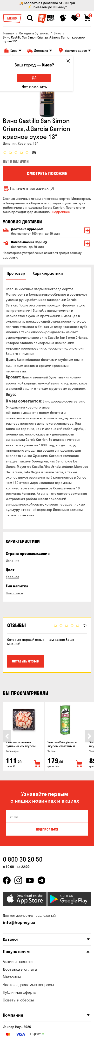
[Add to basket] (37, 764)
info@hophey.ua (19, 922)
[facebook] (7, 880)
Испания (12, 560)
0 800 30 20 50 (22, 859)
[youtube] (30, 880)
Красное (12, 577)
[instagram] (18, 880)
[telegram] (41, 880)
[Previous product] (7, 736)
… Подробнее (60, 212)
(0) (34, 152)
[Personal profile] (63, 18)
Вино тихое (14, 593)
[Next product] (89, 736)
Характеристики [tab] (48, 273)
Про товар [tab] (16, 273)
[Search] (30, 18)
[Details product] (23, 720)
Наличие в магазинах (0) (32, 188)
